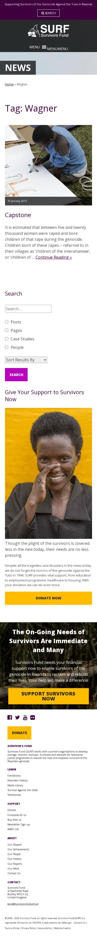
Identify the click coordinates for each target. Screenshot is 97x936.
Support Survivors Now (48, 696)
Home (9, 84)
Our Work (13, 868)
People (17, 347)
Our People (14, 854)
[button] (57, 48)
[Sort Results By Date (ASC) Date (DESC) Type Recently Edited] (26, 360)
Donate (19, 732)
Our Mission (14, 844)
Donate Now (48, 598)
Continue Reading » (54, 257)
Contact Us (13, 873)
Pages (16, 330)
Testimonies (14, 795)
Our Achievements (18, 849)
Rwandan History (17, 780)
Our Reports (14, 864)
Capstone (18, 215)
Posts (16, 322)
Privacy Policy (28, 928)
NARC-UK (13, 829)
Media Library (15, 785)
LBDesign (66, 922)
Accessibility (45, 928)
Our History (14, 859)
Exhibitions (14, 775)
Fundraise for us (16, 815)
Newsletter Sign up (18, 824)
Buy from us (14, 819)
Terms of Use (12, 928)
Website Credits (62, 928)
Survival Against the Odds (22, 790)
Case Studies (22, 339)
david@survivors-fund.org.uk (22, 903)
